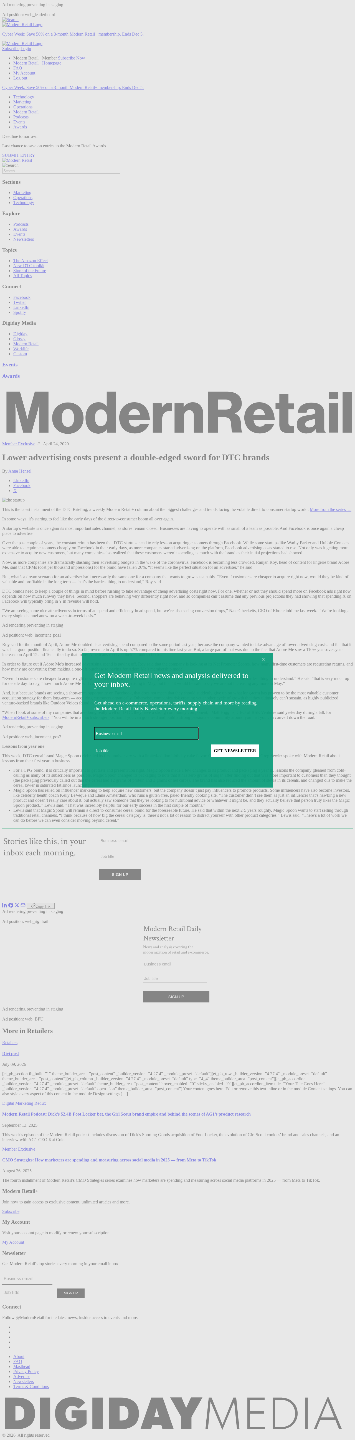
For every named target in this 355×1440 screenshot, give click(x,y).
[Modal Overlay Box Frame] (177, 720)
